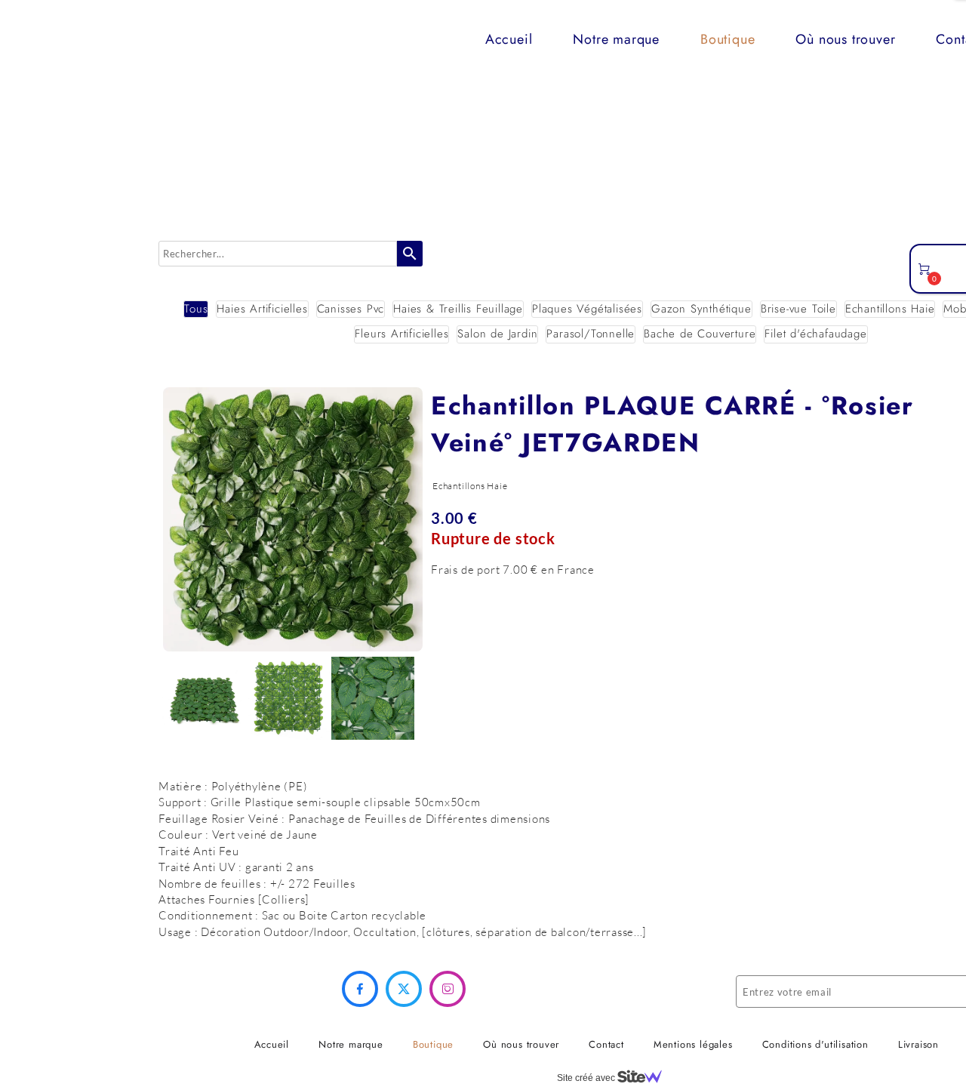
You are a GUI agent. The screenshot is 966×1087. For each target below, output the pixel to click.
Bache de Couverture (699, 334)
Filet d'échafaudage (815, 334)
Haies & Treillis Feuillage (458, 309)
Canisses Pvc (351, 309)
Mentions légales (693, 1044)
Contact (606, 1044)
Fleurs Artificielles (401, 334)
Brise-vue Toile (798, 309)
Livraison (918, 1044)
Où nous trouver (845, 39)
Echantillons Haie (890, 309)
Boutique (727, 39)
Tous (196, 309)
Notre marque (616, 39)
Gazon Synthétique (701, 309)
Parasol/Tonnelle (590, 334)
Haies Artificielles (262, 309)
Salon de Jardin (497, 334)
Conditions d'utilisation (815, 1044)
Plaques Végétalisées (587, 309)
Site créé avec (587, 1078)
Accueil (509, 39)
